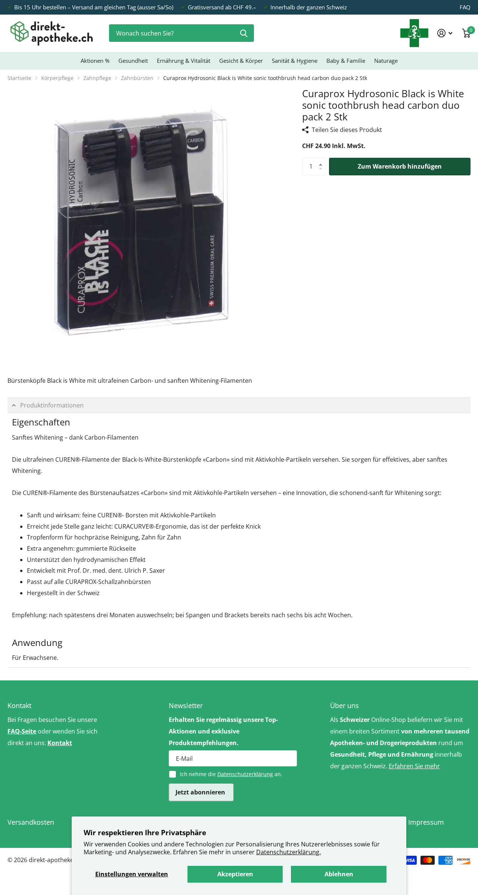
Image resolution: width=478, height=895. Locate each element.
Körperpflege (57, 77)
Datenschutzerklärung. (288, 852)
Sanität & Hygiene (294, 60)
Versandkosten (30, 822)
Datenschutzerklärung (245, 774)
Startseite (19, 77)
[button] (322, 160)
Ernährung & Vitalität (183, 60)
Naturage (386, 60)
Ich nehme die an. (231, 774)
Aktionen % (95, 60)
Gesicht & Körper (241, 60)
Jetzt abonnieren (201, 792)
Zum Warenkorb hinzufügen (400, 166)
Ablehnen (339, 874)
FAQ (465, 7)
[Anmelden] (445, 33)
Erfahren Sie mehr (414, 766)
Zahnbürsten (137, 77)
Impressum (426, 822)
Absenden (243, 33)
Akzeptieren (235, 874)
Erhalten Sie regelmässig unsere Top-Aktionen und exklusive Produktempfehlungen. (223, 731)
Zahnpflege (97, 77)
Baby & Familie (345, 60)
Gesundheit (133, 60)
